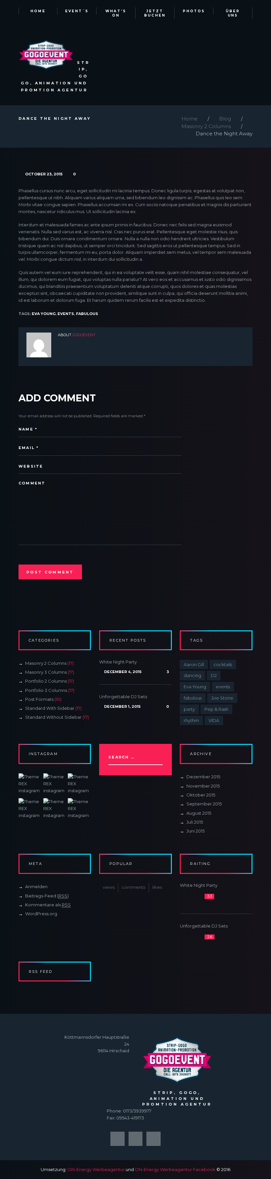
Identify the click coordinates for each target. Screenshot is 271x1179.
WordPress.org (41, 913)
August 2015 (198, 813)
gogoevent (84, 335)
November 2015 (203, 786)
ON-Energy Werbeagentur (96, 1169)
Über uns (233, 13)
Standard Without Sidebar (53, 717)
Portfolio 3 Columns (46, 690)
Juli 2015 (194, 822)
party (189, 709)
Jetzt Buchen (155, 13)
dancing (192, 675)
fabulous (87, 313)
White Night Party (118, 661)
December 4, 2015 (122, 671)
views (109, 887)
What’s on (116, 13)
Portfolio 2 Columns (46, 681)
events (66, 313)
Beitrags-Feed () (47, 895)
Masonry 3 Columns (46, 672)
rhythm (191, 720)
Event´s (77, 11)
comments (133, 887)
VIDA (214, 720)
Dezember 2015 (203, 776)
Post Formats (39, 699)
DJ (213, 675)
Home (38, 11)
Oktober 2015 (200, 794)
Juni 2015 (195, 831)
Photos (194, 11)
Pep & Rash (216, 709)
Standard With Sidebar (49, 708)
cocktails (222, 664)
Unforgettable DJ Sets (123, 696)
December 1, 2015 (122, 706)
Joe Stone (222, 698)
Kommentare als (48, 904)
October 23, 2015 (43, 174)
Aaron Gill (194, 664)
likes (157, 887)
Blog (225, 118)
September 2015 (204, 803)
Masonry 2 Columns (206, 126)
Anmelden (36, 886)
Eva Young (44, 313)
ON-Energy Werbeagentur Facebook (175, 1169)
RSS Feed (41, 971)
